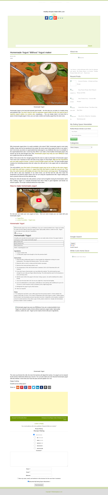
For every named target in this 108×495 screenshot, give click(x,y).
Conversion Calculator (56, 2)
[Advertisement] (54, 32)
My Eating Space (54, 7)
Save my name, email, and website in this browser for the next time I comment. (40, 478)
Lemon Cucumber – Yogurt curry (26, 220)
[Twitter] (51, 17)
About (67, 2)
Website (28, 475)
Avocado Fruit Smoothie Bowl (19, 417)
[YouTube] (60, 17)
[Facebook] (47, 17)
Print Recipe (19, 233)
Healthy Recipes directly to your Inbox (80, 128)
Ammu (11, 58)
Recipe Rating (39, 428)
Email (28, 472)
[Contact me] (62, 17)
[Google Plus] (55, 17)
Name (28, 469)
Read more (87, 73)
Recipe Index (42, 2)
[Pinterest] (58, 17)
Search (90, 45)
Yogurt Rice (20, 218)
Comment (39, 450)
